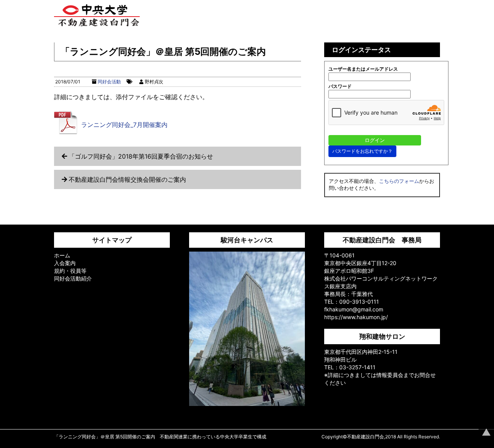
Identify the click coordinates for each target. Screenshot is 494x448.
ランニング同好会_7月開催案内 (124, 124)
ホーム (62, 255)
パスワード (340, 86)
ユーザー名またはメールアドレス (363, 69)
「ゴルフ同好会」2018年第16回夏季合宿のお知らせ (141, 156)
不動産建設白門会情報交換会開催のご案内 (127, 179)
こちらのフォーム (399, 181)
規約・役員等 (70, 270)
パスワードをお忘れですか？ (362, 151)
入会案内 (65, 263)
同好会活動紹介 (73, 278)
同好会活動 (109, 82)
